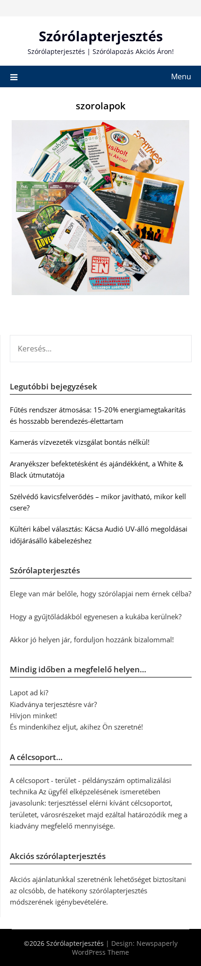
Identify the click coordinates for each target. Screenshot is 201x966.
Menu (181, 76)
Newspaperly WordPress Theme (125, 948)
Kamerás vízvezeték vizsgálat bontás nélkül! (80, 442)
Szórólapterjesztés (101, 36)
